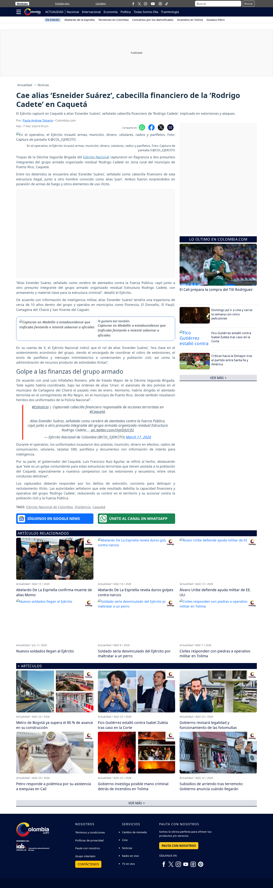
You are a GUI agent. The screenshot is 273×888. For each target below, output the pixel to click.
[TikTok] (166, 4)
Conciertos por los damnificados (152, 20)
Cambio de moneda (134, 832)
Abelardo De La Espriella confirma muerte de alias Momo (54, 592)
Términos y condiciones (90, 832)
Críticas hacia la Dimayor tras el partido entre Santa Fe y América (231, 360)
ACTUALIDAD (54, 12)
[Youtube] (153, 4)
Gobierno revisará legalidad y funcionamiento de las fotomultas (208, 725)
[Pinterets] (200, 862)
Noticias (22, 3)
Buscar (248, 3)
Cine (125, 840)
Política (126, 12)
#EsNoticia (40, 406)
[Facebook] (133, 3)
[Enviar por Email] (170, 127)
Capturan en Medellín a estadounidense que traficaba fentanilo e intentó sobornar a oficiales (132, 330)
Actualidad (24, 85)
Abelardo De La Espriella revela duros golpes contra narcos (135, 592)
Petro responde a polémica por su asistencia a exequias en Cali (53, 786)
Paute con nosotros (87, 848)
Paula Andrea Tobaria (38, 120)
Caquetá (98, 507)
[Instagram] (145, 3)
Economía (111, 12)
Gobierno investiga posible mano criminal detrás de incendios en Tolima (133, 786)
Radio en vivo (130, 856)
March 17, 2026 (138, 437)
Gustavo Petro (216, 20)
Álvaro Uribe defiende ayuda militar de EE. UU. (215, 592)
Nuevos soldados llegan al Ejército (45, 651)
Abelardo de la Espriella (79, 20)
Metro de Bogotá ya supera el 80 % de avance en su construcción (54, 725)
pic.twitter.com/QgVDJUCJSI (112, 429)
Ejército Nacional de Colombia (49, 507)
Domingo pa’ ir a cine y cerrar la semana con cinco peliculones (232, 314)
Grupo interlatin (85, 856)
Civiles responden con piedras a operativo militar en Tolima (215, 654)
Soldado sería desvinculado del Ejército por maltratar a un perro (134, 654)
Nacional (73, 12)
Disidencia (83, 507)
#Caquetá (97, 411)
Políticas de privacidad (89, 840)
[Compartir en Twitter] (161, 127)
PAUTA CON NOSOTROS (179, 846)
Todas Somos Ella (146, 12)
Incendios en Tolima (190, 20)
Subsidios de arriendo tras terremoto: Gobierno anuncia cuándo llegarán (211, 786)
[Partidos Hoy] (160, 4)
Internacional (91, 12)
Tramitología (170, 12)
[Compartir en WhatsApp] (142, 127)
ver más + (218, 377)
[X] (139, 3)
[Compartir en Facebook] (151, 127)
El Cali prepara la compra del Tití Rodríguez (216, 289)
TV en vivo (128, 864)
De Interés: (53, 20)
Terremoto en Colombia (113, 20)
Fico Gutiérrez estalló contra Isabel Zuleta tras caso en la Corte (231, 337)
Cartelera (101, 3)
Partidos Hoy (62, 3)
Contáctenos (88, 864)
